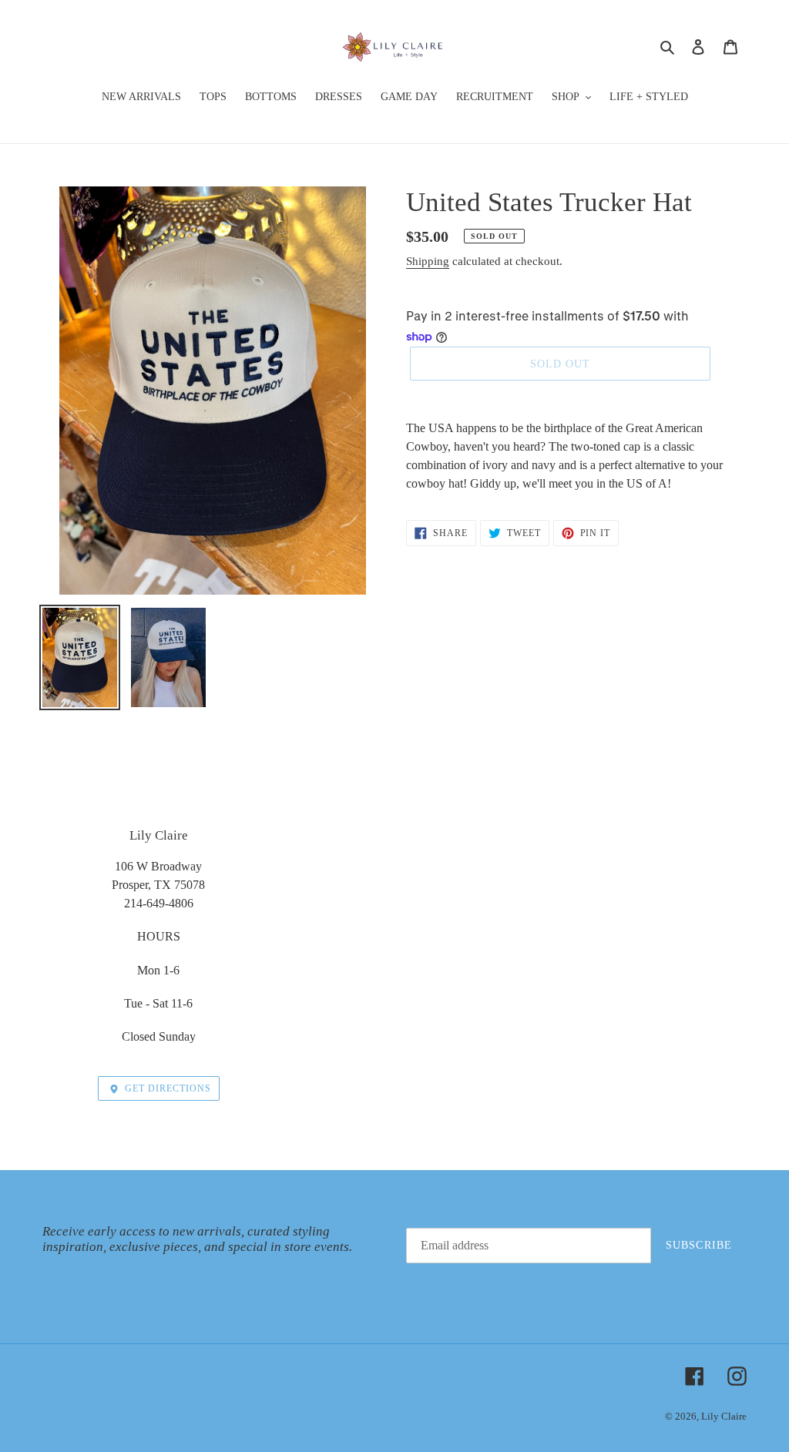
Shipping (427, 261)
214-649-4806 (158, 903)
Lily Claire (724, 1416)
